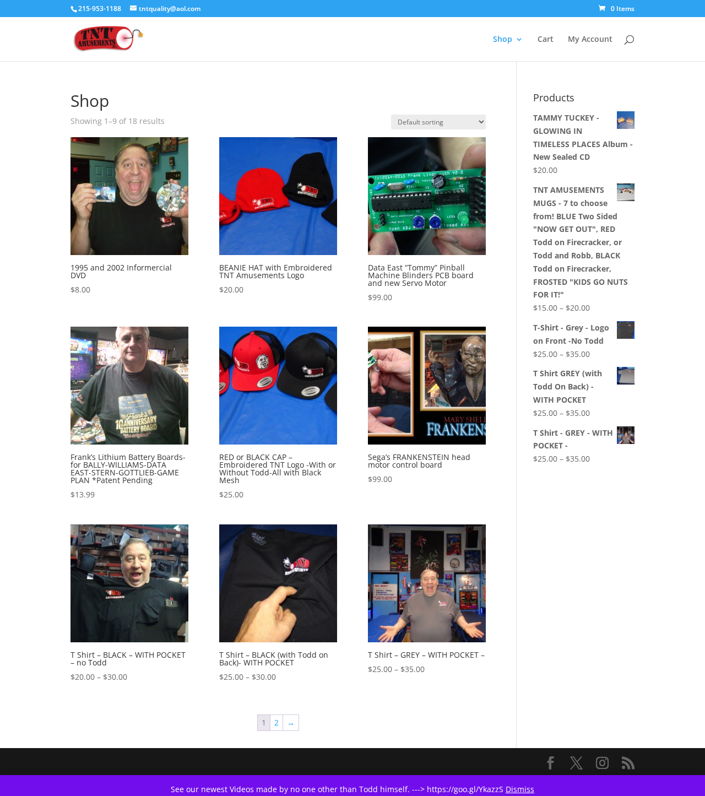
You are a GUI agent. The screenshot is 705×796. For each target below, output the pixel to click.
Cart (546, 39)
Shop (502, 39)
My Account (590, 39)
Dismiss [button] (520, 789)
